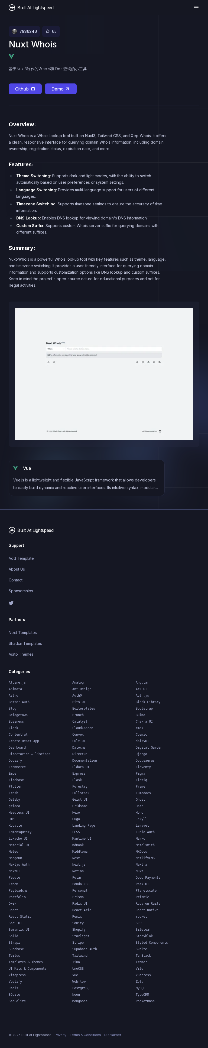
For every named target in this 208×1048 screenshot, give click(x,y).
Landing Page (83, 825)
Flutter (15, 786)
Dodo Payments (148, 877)
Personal (79, 890)
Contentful (18, 734)
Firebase (16, 780)
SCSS (139, 923)
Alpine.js (17, 682)
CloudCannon (82, 728)
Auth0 (77, 695)
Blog (12, 708)
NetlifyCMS (145, 858)
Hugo (76, 819)
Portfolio (17, 897)
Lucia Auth (145, 832)
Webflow (79, 982)
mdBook (78, 845)
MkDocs (141, 851)
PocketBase (145, 1001)
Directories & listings (29, 754)
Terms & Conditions (85, 1035)
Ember (13, 773)
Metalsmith (145, 845)
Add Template (21, 558)
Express (79, 773)
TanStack (143, 956)
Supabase (16, 949)
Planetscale (146, 890)
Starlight (80, 936)
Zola (139, 982)
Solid (13, 936)
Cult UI (79, 741)
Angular (142, 682)
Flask (77, 780)
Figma (140, 773)
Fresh (13, 793)
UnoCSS (78, 969)
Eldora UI (80, 767)
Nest (76, 858)
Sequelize (17, 1001)
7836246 (28, 31)
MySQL (140, 988)
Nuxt (139, 871)
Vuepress (143, 975)
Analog (78, 682)
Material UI (19, 845)
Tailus (14, 956)
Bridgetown (18, 715)
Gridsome (79, 806)
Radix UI (79, 903)
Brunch (78, 715)
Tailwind (79, 956)
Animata (15, 689)
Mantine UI (81, 838)
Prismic (142, 897)
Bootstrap (144, 708)
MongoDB (15, 858)
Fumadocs (143, 793)
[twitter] (54, 603)
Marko (140, 838)
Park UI (142, 884)
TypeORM (142, 995)
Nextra (141, 864)
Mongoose (79, 1001)
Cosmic (141, 734)
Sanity (78, 923)
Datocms (79, 747)
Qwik (12, 903)
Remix (77, 916)
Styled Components (152, 943)
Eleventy (143, 767)
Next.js (79, 864)
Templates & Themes (26, 962)
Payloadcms (18, 890)
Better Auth (19, 702)
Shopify (79, 929)
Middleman (80, 851)
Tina (76, 962)
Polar (77, 877)
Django (141, 754)
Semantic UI (19, 929)
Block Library (148, 702)
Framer (141, 786)
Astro (13, 695)
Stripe (78, 943)
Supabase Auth (84, 949)
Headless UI (19, 812)
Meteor (14, 851)
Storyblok (144, 936)
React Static (20, 916)
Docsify (15, 760)
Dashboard (17, 747)
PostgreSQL (81, 988)
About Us (17, 569)
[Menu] (196, 7)
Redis (13, 988)
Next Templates (23, 632)
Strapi (14, 943)
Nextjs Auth (19, 864)
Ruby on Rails (148, 903)
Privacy (60, 1035)
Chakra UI (144, 721)
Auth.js (142, 695)
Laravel (142, 825)
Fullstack (80, 793)
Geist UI (79, 799)
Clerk (13, 728)
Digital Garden (149, 747)
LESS (76, 832)
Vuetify (15, 982)
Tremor (141, 962)
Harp (139, 806)
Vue (75, 975)
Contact (15, 580)
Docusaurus (145, 760)
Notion (78, 871)
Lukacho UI (18, 838)
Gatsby (14, 799)
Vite (139, 969)
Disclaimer (112, 1035)
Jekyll (141, 819)
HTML (12, 819)
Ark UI (141, 689)
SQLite (14, 995)
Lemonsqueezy (20, 832)
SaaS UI (15, 923)
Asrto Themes (21, 654)
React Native (147, 910)
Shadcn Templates (25, 643)
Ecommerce (17, 767)
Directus (79, 754)
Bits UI (79, 702)
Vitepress (17, 975)
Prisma (78, 897)
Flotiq (141, 780)
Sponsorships (21, 590)
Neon (76, 995)
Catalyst (79, 721)
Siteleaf (143, 929)
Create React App (24, 741)
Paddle (14, 877)
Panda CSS (80, 884)
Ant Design (81, 689)
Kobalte (15, 825)
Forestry (79, 786)
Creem (13, 884)
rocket (141, 916)
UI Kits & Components (28, 969)
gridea (14, 806)
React (13, 910)
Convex (78, 734)
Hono (139, 812)
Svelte (141, 949)
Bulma (140, 715)
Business (16, 721)
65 (54, 31)
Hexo (76, 812)
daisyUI (142, 741)
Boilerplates (83, 708)
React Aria (81, 910)
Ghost (140, 799)
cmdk (139, 728)
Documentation (84, 760)
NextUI (14, 871)
